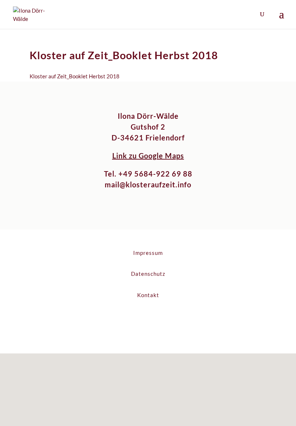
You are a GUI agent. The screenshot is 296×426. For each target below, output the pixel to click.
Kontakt (148, 295)
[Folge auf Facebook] (141, 319)
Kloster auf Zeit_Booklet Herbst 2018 (74, 76)
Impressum (148, 252)
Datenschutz (148, 273)
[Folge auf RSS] (155, 319)
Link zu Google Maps (148, 155)
